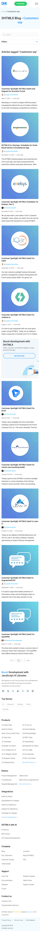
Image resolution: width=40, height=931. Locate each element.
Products (6, 720)
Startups (20, 704)
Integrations (7, 791)
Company (6, 846)
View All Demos (24, 784)
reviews (30, 912)
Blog (3, 11)
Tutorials (5, 709)
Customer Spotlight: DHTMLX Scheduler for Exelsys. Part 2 (20, 203)
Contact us (7, 896)
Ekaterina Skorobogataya (14, 640)
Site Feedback (30, 920)
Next (28, 660)
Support (5, 871)
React (28, 704)
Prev (11, 660)
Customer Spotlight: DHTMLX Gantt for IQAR (18, 259)
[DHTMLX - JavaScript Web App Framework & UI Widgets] (4, 3)
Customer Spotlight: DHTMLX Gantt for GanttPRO (18, 635)
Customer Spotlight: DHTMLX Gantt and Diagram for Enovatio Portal (18, 90)
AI (3, 704)
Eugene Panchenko (12, 95)
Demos (5, 771)
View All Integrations (9, 817)
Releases (10, 704)
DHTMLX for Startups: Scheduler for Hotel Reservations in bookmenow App (19, 146)
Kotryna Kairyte (11, 208)
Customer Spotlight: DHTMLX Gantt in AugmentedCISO (18, 579)
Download (20, 4)
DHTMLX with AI (9, 825)
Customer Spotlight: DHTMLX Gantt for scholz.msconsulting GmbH (18, 466)
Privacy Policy (6, 920)
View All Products (28, 762)
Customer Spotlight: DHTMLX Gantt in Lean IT (20, 522)
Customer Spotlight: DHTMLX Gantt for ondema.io (18, 316)
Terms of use (18, 920)
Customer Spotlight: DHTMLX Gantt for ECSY (18, 409)
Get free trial (19, 355)
